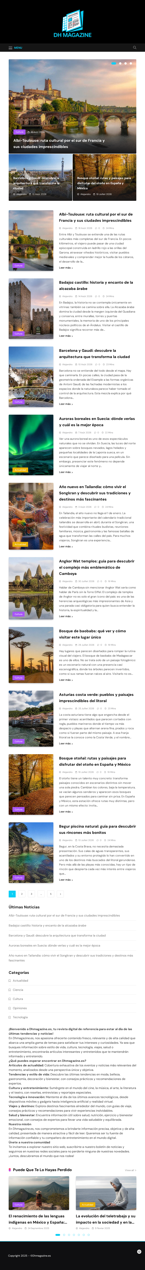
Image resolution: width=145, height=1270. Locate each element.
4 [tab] (131, 63)
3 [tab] (125, 63)
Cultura (19, 131)
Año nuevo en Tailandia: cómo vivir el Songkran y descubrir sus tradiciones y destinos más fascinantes (95, 493)
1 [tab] (113, 63)
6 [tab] (84, 1235)
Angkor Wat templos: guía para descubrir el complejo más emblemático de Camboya (96, 567)
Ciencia (18, 990)
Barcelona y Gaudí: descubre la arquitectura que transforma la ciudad (36, 183)
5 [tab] (79, 1235)
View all (129, 1170)
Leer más (65, 267)
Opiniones (20, 1008)
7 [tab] (89, 1235)
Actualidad (20, 469)
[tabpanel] (72, 106)
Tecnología (20, 1017)
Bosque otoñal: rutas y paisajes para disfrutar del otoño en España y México (104, 183)
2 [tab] (120, 63)
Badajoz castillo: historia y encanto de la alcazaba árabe (47, 925)
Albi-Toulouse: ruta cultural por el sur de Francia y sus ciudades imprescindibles (64, 915)
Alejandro (21, 194)
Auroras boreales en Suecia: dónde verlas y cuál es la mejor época (54, 945)
